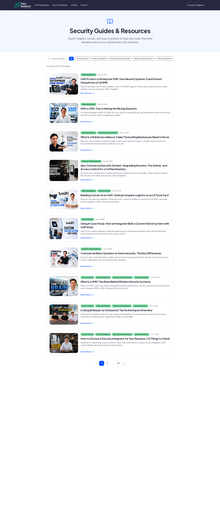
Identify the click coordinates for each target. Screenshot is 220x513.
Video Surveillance (164, 58)
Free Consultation (60, 5)
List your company (195, 5)
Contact (83, 5)
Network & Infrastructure (143, 58)
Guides (74, 5)
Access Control (82, 58)
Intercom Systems (99, 58)
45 (118, 363)
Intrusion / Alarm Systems (120, 58)
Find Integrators (42, 5)
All (71, 58)
